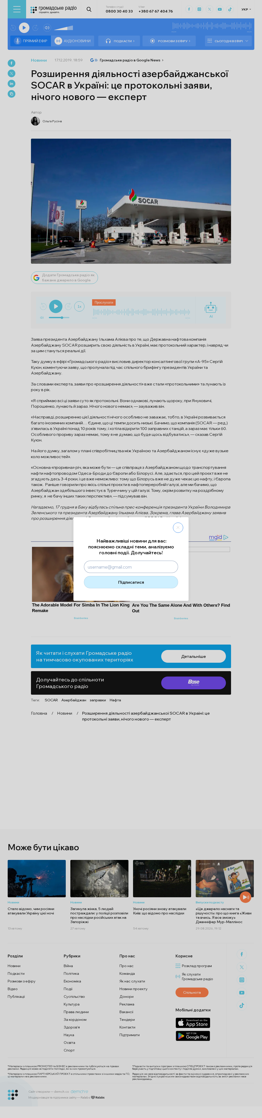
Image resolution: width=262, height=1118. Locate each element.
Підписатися (131, 582)
